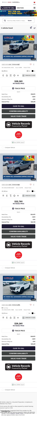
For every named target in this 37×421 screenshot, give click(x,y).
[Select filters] (31, 28)
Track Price (20, 88)
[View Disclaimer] (18, 75)
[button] (8, 8)
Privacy (21, 413)
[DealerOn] (6, 411)
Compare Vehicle (10, 147)
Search (30, 20)
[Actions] (33, 64)
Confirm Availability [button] (18, 111)
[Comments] (23, 75)
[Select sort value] (34, 28)
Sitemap (17, 413)
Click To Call (18, 106)
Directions (20, 8)
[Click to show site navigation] (34, 8)
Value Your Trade (18, 116)
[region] (18, 98)
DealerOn (13, 413)
